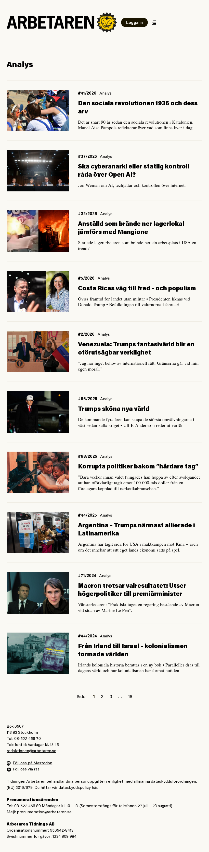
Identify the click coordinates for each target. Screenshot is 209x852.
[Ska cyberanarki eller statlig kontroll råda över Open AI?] (38, 171)
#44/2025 (87, 516)
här (94, 788)
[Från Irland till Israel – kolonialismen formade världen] (38, 653)
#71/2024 (87, 576)
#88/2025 (87, 457)
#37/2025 (87, 157)
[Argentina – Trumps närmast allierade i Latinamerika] (38, 533)
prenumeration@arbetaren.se (44, 812)
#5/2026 (86, 279)
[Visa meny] (153, 22)
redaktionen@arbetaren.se (31, 751)
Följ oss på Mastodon (32, 763)
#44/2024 (87, 636)
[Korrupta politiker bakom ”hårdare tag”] (38, 472)
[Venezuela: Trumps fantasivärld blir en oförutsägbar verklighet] (38, 352)
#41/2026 (87, 93)
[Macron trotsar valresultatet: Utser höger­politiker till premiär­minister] (38, 593)
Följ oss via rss (26, 769)
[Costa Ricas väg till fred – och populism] (38, 291)
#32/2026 (87, 214)
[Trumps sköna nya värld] (38, 412)
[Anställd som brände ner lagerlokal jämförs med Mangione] (38, 231)
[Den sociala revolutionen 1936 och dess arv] (38, 110)
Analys (105, 93)
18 (130, 697)
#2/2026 (86, 335)
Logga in (134, 23)
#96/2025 (87, 399)
